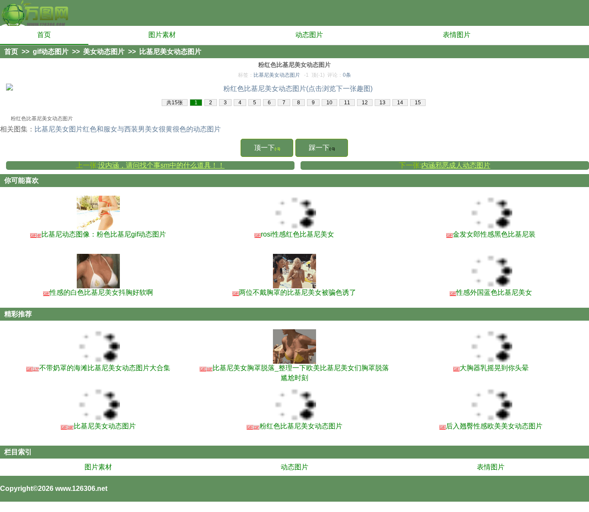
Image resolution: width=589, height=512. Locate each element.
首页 (44, 34)
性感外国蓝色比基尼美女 (491, 292)
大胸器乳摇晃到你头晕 (491, 368)
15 (418, 103)
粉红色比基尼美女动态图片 (294, 426)
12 (365, 103)
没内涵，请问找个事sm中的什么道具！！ (161, 165)
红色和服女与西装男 (114, 129)
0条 (347, 75)
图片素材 (162, 34)
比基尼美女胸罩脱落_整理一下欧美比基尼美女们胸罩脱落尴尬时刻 (294, 372)
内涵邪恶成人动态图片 (455, 165)
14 (400, 103)
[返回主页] (34, 13)
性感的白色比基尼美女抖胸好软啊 (98, 292)
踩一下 (322, 147)
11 (347, 103)
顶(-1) (318, 75)
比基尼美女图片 (58, 129)
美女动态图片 (104, 51)
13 (382, 103)
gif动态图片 (51, 51)
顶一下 (267, 147)
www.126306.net (81, 488)
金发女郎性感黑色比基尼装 (491, 234)
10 (329, 103)
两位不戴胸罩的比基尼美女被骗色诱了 (294, 292)
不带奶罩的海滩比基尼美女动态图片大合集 (98, 368)
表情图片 (456, 34)
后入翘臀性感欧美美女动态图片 (491, 426)
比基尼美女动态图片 (170, 51)
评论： (339, 75)
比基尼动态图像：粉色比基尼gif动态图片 (98, 234)
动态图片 (309, 34)
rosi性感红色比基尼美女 (294, 234)
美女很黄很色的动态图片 (183, 129)
